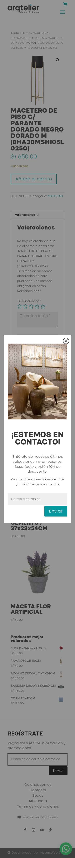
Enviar (56, 511)
